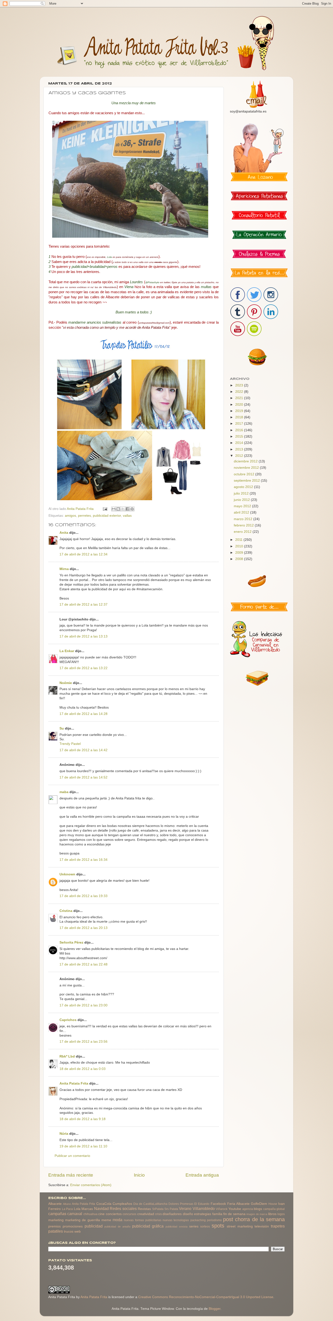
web (77, 1231)
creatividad (145, 1214)
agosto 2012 (244, 487)
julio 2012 (242, 493)
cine (101, 1214)
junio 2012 (242, 500)
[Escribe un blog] (118, 508)
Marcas (87, 1209)
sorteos (205, 1226)
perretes (84, 515)
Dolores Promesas (180, 1204)
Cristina (65, 911)
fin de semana (234, 1214)
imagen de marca (256, 1214)
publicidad (94, 1226)
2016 (239, 430)
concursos (129, 1214)
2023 (239, 385)
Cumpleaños (122, 1204)
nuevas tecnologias (176, 1220)
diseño (188, 1214)
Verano (185, 1208)
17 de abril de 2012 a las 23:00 (83, 1005)
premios (54, 1226)
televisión (262, 1226)
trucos (68, 1231)
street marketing (240, 1226)
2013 (239, 449)
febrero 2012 (244, 525)
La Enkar (66, 651)
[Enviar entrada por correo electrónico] (104, 509)
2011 (239, 540)
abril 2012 (242, 512)
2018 (239, 417)
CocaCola (103, 1204)
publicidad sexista (176, 1226)
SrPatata (158, 1209)
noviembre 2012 (247, 467)
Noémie (65, 683)
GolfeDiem (259, 1204)
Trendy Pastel (70, 744)
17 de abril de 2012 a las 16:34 (83, 860)
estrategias (202, 1214)
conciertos (114, 1214)
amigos (70, 515)
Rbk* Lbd (67, 1056)
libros (272, 1214)
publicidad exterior (107, 515)
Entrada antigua (202, 1175)
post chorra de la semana (254, 1219)
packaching (198, 1220)
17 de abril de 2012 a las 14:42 (83, 750)
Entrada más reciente (70, 1175)
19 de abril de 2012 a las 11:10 (83, 1146)
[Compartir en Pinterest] (132, 508)
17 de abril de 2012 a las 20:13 (83, 928)
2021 (239, 398)
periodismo (214, 1220)
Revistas (144, 1209)
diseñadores (172, 1214)
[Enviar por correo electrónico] (113, 508)
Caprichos (68, 1020)
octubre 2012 (244, 474)
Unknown (67, 874)
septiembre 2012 (247, 480)
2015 (239, 436)
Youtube (234, 1209)
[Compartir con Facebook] (127, 508)
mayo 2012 (243, 506)
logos (281, 1214)
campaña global (274, 1209)
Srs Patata (171, 1209)
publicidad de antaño (117, 1226)
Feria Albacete (238, 1204)
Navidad (101, 1208)
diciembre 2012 (246, 461)
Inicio (139, 1175)
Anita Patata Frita (73, 1083)
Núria (63, 1133)
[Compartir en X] (122, 508)
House (272, 1204)
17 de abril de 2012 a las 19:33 (83, 896)
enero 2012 (243, 532)
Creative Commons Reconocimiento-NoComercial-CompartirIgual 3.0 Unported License (205, 1297)
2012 (239, 456)
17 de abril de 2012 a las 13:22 (83, 668)
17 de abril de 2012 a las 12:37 (83, 604)
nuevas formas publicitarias (142, 1220)
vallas (127, 515)
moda (117, 1220)
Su (61, 728)
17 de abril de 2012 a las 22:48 (83, 964)
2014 (239, 443)
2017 (239, 423)
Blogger (214, 1309)
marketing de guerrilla (82, 1220)
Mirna (64, 569)
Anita (63, 532)
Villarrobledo (204, 1208)
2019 (239, 411)
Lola (77, 1209)
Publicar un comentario (72, 1156)
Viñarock (221, 1209)
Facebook (218, 1204)
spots (218, 1226)
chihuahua (90, 1214)
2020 (239, 404)
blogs (258, 1209)
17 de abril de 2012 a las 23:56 (83, 1041)
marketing (56, 1220)
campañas (57, 1213)
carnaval (74, 1213)
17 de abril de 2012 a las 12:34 (83, 554)
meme (106, 1220)
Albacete (55, 1204)
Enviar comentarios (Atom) (90, 1185)
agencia (247, 1209)
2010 (239, 546)
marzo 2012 (243, 519)
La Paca (67, 1209)
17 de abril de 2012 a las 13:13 (83, 636)
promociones (73, 1226)
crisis (158, 1214)
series (193, 1226)
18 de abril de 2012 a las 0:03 (82, 1069)
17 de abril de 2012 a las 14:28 (83, 714)
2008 (239, 559)
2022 (239, 391)
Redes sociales (123, 1208)
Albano (67, 1203)
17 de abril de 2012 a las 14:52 (83, 777)
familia (217, 1214)
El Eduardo (201, 1204)
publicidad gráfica (148, 1226)
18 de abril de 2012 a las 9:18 (82, 1119)
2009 (239, 552)
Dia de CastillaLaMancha (150, 1204)
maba (64, 792)
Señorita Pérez (71, 942)
